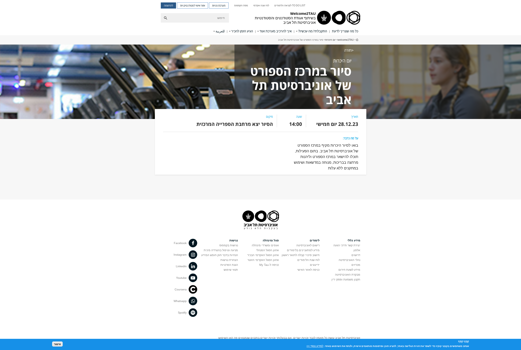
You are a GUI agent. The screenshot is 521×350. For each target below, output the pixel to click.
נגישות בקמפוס (228, 245)
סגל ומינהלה (271, 240)
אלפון (357, 250)
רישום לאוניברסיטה (308, 245)
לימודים (315, 240)
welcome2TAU (346, 39)
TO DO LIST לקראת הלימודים (289, 5)
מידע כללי (353, 240)
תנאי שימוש (231, 269)
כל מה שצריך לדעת (345, 31)
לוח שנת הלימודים (308, 260)
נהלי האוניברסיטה (349, 260)
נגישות (233, 240)
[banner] (260, 17)
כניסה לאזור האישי (308, 269)
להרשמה (168, 5)
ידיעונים (315, 264)
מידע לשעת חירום (349, 269)
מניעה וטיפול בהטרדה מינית (221, 250)
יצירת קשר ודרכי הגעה (346, 245)
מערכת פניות (218, 5)
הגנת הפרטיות (229, 264)
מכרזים (355, 264)
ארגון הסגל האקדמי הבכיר (263, 255)
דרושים (355, 255)
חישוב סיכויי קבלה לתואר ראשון (301, 255)
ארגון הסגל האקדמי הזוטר (263, 260)
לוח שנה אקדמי (261, 5)
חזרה (347, 50)
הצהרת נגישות (229, 260)
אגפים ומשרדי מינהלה (265, 245)
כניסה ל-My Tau (269, 264)
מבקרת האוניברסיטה (347, 274)
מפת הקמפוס (241, 5)
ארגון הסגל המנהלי (267, 250)
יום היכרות (330, 39)
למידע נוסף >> (314, 345)
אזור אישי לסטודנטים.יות (192, 5)
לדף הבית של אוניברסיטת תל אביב (357, 40)
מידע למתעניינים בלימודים (303, 250)
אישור (57, 344)
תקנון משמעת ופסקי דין (346, 279)
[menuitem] (290, 5)
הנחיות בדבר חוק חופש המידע (219, 255)
